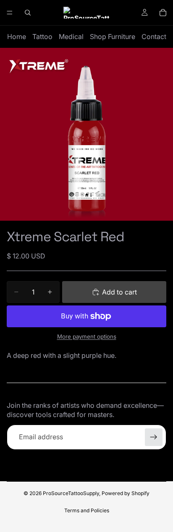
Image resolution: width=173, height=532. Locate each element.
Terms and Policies (86, 510)
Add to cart (119, 292)
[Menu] (9, 12)
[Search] (27, 12)
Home (16, 36)
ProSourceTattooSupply (71, 493)
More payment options (86, 336)
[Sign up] (154, 437)
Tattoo (42, 36)
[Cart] (163, 12)
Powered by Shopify (125, 493)
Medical (71, 36)
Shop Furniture (112, 36)
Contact (154, 36)
